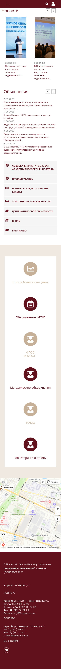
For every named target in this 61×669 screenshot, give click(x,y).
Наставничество (22, 178)
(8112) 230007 (18, 629)
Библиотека (19, 230)
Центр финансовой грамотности (32, 211)
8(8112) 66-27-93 (20, 603)
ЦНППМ (16, 221)
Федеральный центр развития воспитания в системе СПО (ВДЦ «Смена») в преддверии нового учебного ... (30, 126)
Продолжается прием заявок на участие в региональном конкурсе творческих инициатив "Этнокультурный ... (26, 137)
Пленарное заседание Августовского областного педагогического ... (16, 71)
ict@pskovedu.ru (20, 635)
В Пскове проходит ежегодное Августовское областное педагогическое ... (43, 72)
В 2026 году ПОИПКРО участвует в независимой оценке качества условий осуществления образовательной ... (28, 149)
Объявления (16, 92)
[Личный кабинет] (53, 4)
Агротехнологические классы (31, 201)
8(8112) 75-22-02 (27, 607)
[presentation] (48, 10)
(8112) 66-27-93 (20, 610)
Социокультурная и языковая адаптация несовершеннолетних (33, 167)
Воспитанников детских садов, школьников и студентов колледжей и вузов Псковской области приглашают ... (28, 105)
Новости (10, 11)
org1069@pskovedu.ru (24, 613)
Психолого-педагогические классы (30, 190)
